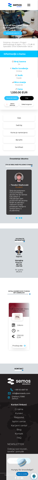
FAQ (19, 438)
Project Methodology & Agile (14, 43)
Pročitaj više (17, 346)
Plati (26, 98)
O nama (19, 409)
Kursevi (15, 42)
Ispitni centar (19, 421)
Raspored (19, 417)
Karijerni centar (19, 425)
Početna (6, 42)
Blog (19, 429)
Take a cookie (22, 474)
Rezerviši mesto (11, 98)
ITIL (24, 44)
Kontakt (19, 433)
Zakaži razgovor (27, 104)
